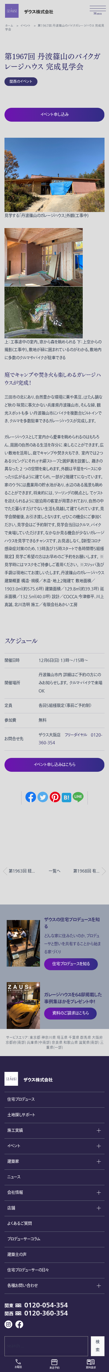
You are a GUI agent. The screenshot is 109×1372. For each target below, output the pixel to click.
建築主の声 (17, 1255)
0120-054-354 (46, 1305)
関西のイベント (21, 81)
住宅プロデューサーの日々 (28, 1270)
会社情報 (15, 1192)
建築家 (13, 1161)
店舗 (11, 1208)
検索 (97, 1346)
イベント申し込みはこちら (54, 765)
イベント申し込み (54, 114)
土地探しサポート (21, 1115)
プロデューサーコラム (23, 1239)
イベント (13, 1146)
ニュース (13, 1177)
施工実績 (15, 1130)
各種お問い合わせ (22, 1286)
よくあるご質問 (19, 1224)
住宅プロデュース (21, 1099)
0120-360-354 (46, 1313)
